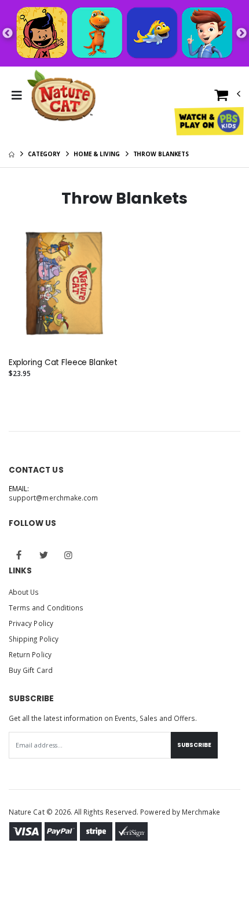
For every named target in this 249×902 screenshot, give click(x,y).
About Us (24, 592)
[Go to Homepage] (61, 95)
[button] (227, 97)
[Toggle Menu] (16, 95)
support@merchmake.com (53, 497)
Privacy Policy (31, 623)
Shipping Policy (33, 638)
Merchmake (201, 811)
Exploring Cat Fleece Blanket (63, 363)
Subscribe (194, 745)
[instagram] (68, 555)
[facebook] (19, 555)
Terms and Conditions (46, 607)
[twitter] (44, 555)
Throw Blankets (161, 154)
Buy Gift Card (31, 670)
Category (44, 154)
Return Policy (30, 654)
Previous (7, 33)
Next (241, 33)
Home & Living (97, 154)
